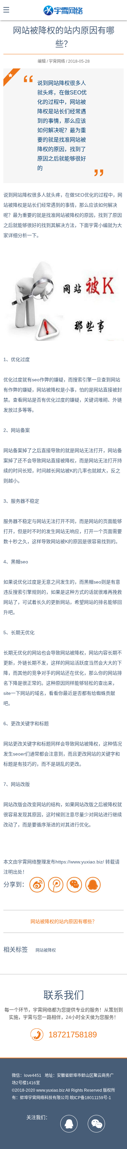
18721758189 (72, 1034)
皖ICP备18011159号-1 (90, 1097)
